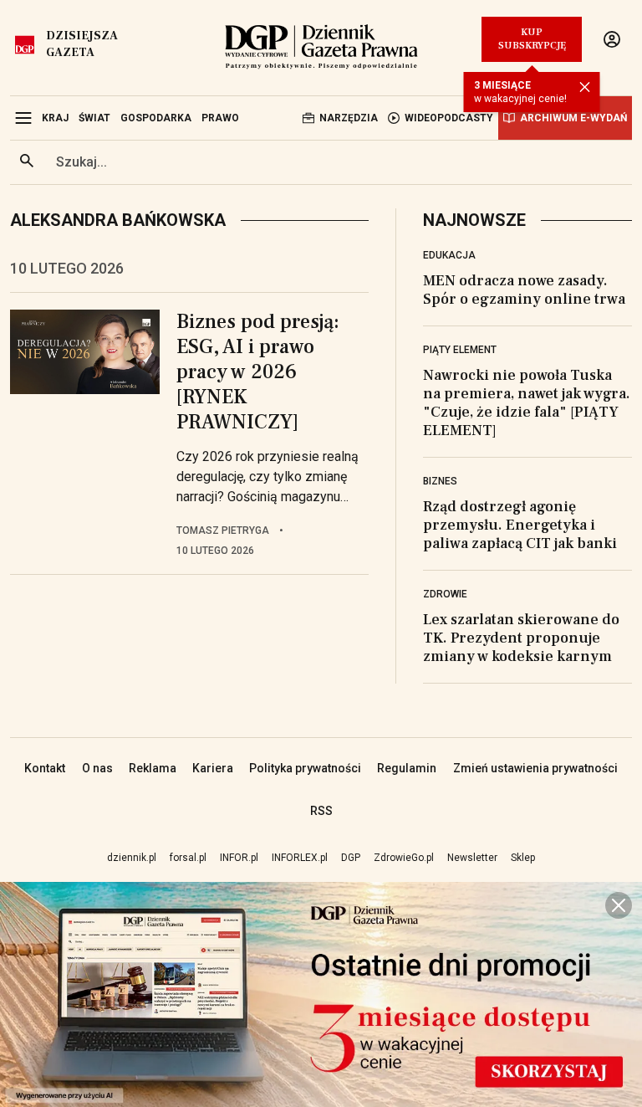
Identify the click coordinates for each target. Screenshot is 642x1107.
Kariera (212, 768)
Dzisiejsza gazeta (82, 44)
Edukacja (449, 255)
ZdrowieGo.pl (404, 858)
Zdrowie (445, 594)
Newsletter (472, 858)
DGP (350, 858)
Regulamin (406, 768)
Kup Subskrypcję (532, 39)
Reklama (152, 768)
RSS (321, 810)
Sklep (523, 858)
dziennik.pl (131, 858)
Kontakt (44, 768)
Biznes (440, 481)
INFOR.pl (239, 858)
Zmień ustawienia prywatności (535, 768)
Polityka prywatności (305, 768)
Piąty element (460, 350)
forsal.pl (188, 858)
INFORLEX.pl (300, 858)
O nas (97, 768)
